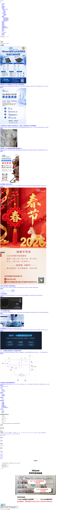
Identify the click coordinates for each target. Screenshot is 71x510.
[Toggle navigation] (1, 2)
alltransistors (36, 432)
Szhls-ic (7, 432)
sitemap (17, 432)
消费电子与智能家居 (6, 19)
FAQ (2, 31)
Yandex (24, 432)
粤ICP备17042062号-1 (3, 435)
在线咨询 (2, 0)
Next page (5, 386)
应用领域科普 (3, 26)
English (3, 35)
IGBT (2, 5)
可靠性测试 (4, 14)
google (31, 432)
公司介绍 (3, 29)
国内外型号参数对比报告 (5, 27)
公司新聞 (7, 43)
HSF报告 (4, 10)
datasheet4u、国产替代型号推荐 (42, 432)
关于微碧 (3, 28)
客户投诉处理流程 (5, 9)
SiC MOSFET (3, 6)
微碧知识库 (4, 32)
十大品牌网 (14, 432)
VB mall (5, 432)
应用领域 (1, 397)
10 (3, 386)
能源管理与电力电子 (6, 17)
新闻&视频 (3, 21)
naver (21, 432)
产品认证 (4, 11)
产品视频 (3, 24)
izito (28, 432)
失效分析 (4, 15)
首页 (3, 3)
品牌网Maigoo (10, 432)
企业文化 (3, 411)
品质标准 (4, 12)
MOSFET (3, 389)
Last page (7, 386)
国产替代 (3, 25)
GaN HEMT (3, 391)
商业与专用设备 (5, 20)
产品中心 (3, 4)
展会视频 (3, 403)
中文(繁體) (3, 34)
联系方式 (1, 0)
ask (19, 432)
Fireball (26, 432)
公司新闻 (3, 22)
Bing (33, 432)
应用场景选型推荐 (4, 406)
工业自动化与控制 (5, 18)
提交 (2, 468)
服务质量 (3, 7)
